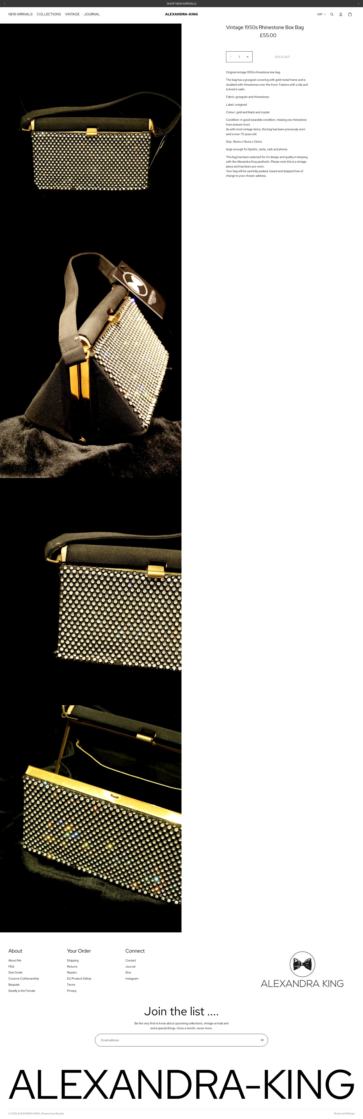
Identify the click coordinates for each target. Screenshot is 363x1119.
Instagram (131, 978)
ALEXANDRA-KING (29, 1113)
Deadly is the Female (21, 991)
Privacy (71, 991)
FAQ (11, 966)
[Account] (340, 14)
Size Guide (15, 972)
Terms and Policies (344, 1113)
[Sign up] (261, 1040)
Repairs (72, 972)
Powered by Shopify (52, 1113)
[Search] (332, 14)
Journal (130, 966)
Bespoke (14, 984)
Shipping (73, 960)
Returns (72, 966)
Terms (71, 984)
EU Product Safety (79, 978)
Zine (128, 972)
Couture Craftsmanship (23, 978)
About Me (14, 960)
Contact (130, 960)
